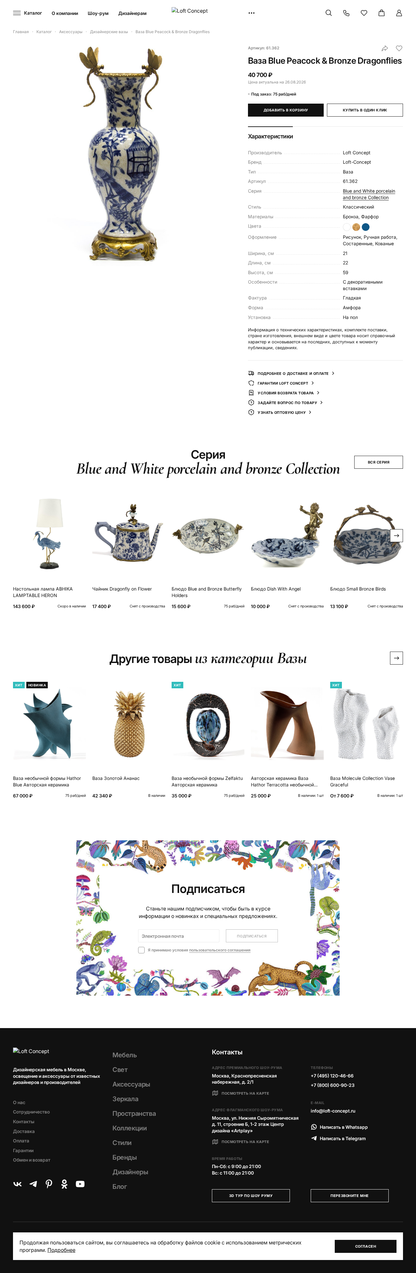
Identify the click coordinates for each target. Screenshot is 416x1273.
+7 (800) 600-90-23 (333, 1085)
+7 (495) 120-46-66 (332, 1075)
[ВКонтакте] (17, 1184)
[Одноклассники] (64, 1184)
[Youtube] (79, 1184)
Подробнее (61, 1250)
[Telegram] (33, 1184)
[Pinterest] (48, 1184)
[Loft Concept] (208, 13)
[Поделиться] (385, 48)
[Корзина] (381, 13)
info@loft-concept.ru (333, 1111)
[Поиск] (329, 13)
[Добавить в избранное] (399, 48)
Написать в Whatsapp (344, 1127)
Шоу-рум (98, 13)
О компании (65, 13)
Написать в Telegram (343, 1138)
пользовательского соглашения (220, 950)
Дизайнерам (132, 13)
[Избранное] (364, 13)
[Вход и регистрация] (399, 13)
